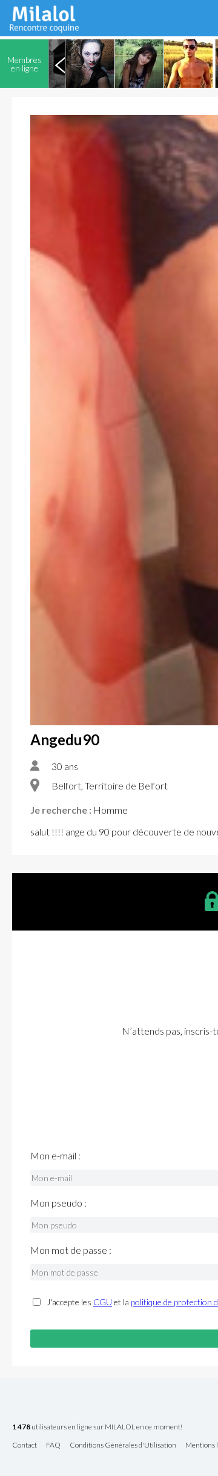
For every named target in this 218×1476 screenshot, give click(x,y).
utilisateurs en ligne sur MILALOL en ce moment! (97, 1427)
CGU (102, 1302)
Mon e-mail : (55, 1156)
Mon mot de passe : (70, 1250)
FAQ (53, 1445)
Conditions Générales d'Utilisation (123, 1445)
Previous (59, 63)
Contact (24, 1445)
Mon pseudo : (58, 1203)
